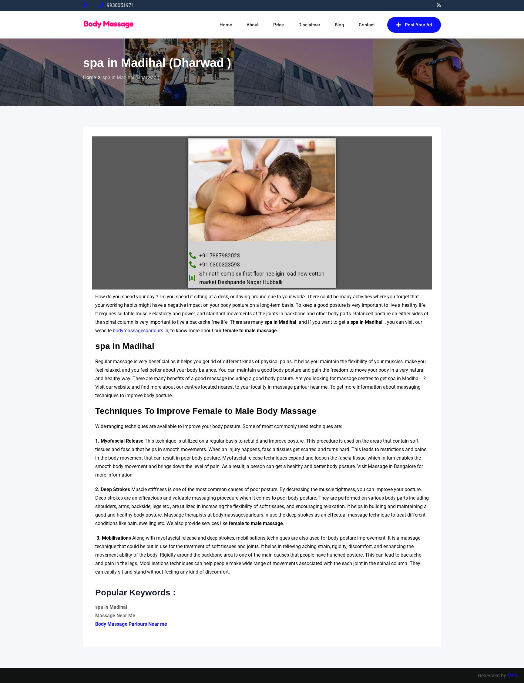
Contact (367, 25)
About (253, 25)
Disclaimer (309, 25)
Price (278, 25)
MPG (512, 675)
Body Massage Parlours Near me (131, 624)
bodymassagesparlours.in (140, 330)
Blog (339, 25)
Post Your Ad (418, 25)
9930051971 (120, 5)
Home (226, 25)
